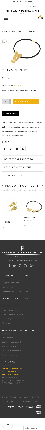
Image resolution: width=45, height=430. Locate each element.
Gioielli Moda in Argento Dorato (15, 291)
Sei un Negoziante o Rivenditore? (16, 319)
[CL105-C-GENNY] (33, 206)
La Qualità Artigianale (11, 283)
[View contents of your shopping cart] (38, 17)
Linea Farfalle (17, 31)
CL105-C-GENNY (30, 217)
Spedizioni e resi (9, 346)
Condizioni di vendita (11, 306)
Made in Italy (7, 287)
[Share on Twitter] (10, 148)
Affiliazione (7, 323)
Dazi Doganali (7, 338)
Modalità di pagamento (11, 350)
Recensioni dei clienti (18, 167)
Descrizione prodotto (18, 159)
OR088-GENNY (8, 219)
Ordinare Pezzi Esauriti (11, 342)
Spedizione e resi (14, 175)
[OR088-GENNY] (11, 207)
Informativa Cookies (10, 310)
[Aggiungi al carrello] (3, 227)
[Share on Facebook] (4, 148)
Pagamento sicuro (9, 355)
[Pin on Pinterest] (23, 148)
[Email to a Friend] (16, 148)
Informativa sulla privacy (12, 314)
